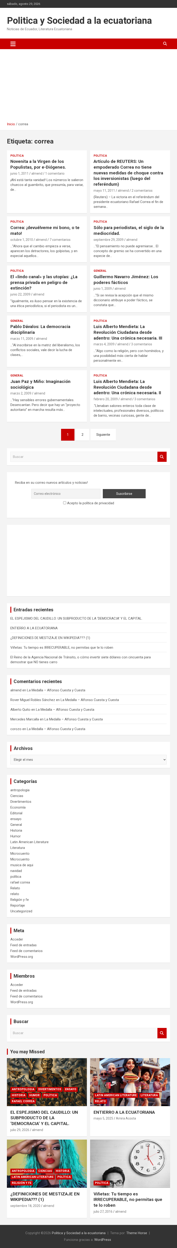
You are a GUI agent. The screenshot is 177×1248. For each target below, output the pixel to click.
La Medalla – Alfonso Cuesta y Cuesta (56, 690)
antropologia (20, 790)
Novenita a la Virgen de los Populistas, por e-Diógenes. (38, 164)
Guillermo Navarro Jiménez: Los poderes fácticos (126, 279)
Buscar (162, 457)
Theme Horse (136, 1233)
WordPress (102, 1240)
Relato (15, 888)
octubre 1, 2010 (21, 240)
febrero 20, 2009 (106, 399)
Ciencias (16, 796)
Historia (16, 830)
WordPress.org (21, 957)
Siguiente (103, 435)
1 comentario (55, 173)
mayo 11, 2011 (104, 190)
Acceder (16, 939)
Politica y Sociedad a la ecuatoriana (79, 20)
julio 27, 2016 (103, 1211)
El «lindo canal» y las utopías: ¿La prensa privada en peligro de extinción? (43, 282)
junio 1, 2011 (19, 173)
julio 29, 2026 (19, 1130)
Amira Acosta (126, 1118)
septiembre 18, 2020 (25, 1206)
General (100, 270)
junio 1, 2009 (103, 288)
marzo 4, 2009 (104, 344)
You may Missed (27, 1051)
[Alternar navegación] (13, 44)
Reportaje (17, 905)
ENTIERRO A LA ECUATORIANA (34, 628)
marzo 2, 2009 (20, 393)
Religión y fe (19, 900)
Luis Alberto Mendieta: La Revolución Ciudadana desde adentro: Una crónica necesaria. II (127, 387)
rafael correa (20, 882)
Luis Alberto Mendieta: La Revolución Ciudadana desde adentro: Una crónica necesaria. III (128, 332)
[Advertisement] (88, 87)
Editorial (16, 813)
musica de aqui (21, 865)
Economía (18, 807)
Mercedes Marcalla (24, 719)
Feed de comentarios (26, 951)
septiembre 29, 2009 (109, 240)
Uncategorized (21, 911)
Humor (15, 836)
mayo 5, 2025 (103, 1118)
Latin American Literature (29, 842)
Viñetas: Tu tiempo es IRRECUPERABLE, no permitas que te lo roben (61, 647)
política (17, 155)
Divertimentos (20, 802)
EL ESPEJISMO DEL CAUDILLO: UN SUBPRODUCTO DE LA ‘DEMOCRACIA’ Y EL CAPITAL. (76, 618)
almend (36, 173)
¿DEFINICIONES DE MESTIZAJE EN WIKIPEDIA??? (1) (50, 638)
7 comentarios (60, 240)
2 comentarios (142, 190)
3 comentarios (141, 344)
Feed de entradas (23, 945)
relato (14, 894)
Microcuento (20, 853)
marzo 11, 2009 (21, 338)
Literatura (17, 848)
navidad (16, 871)
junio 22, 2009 (20, 294)
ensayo (15, 819)
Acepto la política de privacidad (90, 503)
